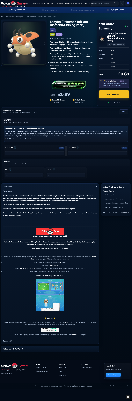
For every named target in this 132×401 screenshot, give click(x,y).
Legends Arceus (59, 3)
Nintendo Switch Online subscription (83, 242)
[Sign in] (122, 3)
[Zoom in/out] (2, 390)
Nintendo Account (54, 242)
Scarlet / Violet (36, 3)
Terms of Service (86, 367)
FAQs (60, 371)
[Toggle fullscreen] (7, 390)
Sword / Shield (45, 3)
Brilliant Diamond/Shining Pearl (15, 16)
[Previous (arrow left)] (2, 398)
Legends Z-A (26, 3)
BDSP (52, 3)
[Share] (12, 390)
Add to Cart (114, 94)
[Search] (114, 3)
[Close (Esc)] (17, 390)
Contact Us (62, 376)
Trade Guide (78, 3)
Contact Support (113, 375)
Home (2, 16)
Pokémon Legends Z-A (43, 371)
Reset (123, 111)
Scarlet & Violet (41, 367)
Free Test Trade (69, 3)
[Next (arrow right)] (7, 398)
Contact (85, 3)
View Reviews (125, 212)
